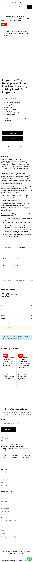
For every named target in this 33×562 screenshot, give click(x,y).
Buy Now (13, 139)
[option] (16, 49)
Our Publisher (5, 508)
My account (4, 530)
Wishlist (3, 527)
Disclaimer (4, 505)
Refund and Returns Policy (8, 520)
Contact (3, 476)
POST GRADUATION (12, 17)
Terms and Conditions (7, 511)
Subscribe (8, 429)
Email (3, 419)
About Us (3, 472)
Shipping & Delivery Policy (8, 537)
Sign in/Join (4, 479)
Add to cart (12, 133)
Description (7, 147)
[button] (3, 383)
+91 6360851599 (4, 458)
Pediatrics (22, 17)
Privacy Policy (5, 533)
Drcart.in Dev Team (24, 560)
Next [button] (30, 372)
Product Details (20, 147)
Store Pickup (4, 501)
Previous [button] (3, 372)
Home (3, 17)
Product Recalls (5, 495)
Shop (2, 482)
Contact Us (4, 498)
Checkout (4, 486)
